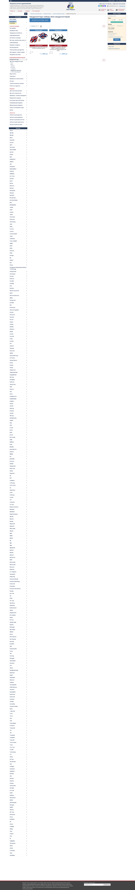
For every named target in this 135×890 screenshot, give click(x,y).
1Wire (11, 130)
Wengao (12, 805)
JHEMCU (12, 442)
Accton (12, 142)
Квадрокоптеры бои (16, 70)
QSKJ (11, 598)
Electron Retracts (14, 295)
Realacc (12, 624)
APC (11, 164)
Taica (11, 713)
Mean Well (12, 528)
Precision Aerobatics (15, 588)
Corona (12, 229)
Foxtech (12, 336)
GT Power (12, 358)
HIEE (11, 386)
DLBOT (11, 260)
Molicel (12, 555)
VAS (11, 776)
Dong (11, 265)
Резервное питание (15, 54)
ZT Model (12, 850)
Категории (18, 17)
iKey (11, 423)
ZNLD (11, 845)
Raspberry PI (13, 612)
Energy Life (13, 300)
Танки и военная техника (17, 83)
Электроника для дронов (17, 49)
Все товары (13, 19)
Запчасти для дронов (16, 115)
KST (11, 478)
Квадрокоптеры (14, 59)
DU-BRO (12, 281)
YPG (11, 836)
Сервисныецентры (103, 10)
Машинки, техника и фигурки (18, 95)
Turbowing (13, 752)
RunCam (12, 641)
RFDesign (12, 627)
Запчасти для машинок (16, 117)
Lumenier (12, 502)
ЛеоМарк (12, 855)
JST (10, 456)
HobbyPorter (13, 396)
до (119, 19)
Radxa (11, 610)
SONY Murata (13, 687)
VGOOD (12, 778)
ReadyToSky (13, 622)
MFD (11, 533)
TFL (11, 730)
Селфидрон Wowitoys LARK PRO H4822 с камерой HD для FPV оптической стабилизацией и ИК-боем (58, 49)
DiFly (11, 253)
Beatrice (12, 185)
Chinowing (12, 221)
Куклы (11, 110)
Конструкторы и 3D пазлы (17, 100)
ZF (10, 838)
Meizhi (11, 531)
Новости (12, 11)
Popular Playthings (15, 581)
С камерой (13, 69)
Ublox (11, 757)
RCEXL (11, 617)
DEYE (11, 245)
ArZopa (12, 178)
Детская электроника (16, 90)
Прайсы (27, 11)
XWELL (11, 829)
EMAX (11, 298)
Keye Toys (12, 468)
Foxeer (11, 334)
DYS (11, 286)
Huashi (11, 413)
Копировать (32, 52)
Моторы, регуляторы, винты (18, 40)
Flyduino (12, 329)
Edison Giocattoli (14, 290)
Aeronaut (12, 147)
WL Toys (12, 812)
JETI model (12, 437)
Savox (11, 651)
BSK (11, 202)
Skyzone (12, 680)
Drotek (12, 276)
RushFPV (12, 644)
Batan (11, 183)
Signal (105, 6)
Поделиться (30, 52)
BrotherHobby (13, 200)
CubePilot (12, 238)
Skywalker (12, 677)
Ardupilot (12, 166)
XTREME (12, 826)
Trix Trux (12, 747)
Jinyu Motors (13, 449)
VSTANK (12, 788)
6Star (11, 137)
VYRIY (11, 793)
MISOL (11, 538)
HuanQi (12, 410)
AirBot (11, 154)
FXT (11, 343)
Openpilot (12, 574)
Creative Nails (13, 233)
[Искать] (25, 14)
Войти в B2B (112, 1)
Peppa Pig (12, 576)
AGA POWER (13, 149)
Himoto (12, 389)
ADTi (11, 145)
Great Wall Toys (14, 355)
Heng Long (12, 384)
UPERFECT (12, 771)
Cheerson (12, 219)
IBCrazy (12, 415)
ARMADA (12, 173)
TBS (11, 718)
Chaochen (12, 217)
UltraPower (13, 761)
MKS (11, 545)
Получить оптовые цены (40, 20)
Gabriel (12, 346)
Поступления (36, 11)
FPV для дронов (14, 47)
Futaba (12, 341)
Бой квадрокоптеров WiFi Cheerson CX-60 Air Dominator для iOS (38, 48)
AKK (11, 157)
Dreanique (12, 274)
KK (10, 475)
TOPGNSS (12, 737)
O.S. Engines (13, 571)
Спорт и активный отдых (17, 107)
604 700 (11, 135)
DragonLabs (13, 271)
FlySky (11, 331)
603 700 (11, 133)
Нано (12, 63)
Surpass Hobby (14, 706)
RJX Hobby (12, 629)
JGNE (11, 439)
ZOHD (11, 848)
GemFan (12, 348)
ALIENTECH (12, 159)
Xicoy (11, 817)
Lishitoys (12, 495)
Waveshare (13, 797)
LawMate (12, 480)
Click (11, 224)
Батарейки (13, 28)
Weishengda (13, 802)
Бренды (18, 128)
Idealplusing (13, 418)
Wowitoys (12, 814)
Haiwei (11, 365)
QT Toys (12, 600)
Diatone (12, 250)
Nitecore (12, 567)
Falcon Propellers (14, 310)
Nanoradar (12, 562)
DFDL (11, 248)
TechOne (12, 725)
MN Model (12, 547)
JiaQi (11, 444)
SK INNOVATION (14, 670)
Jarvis (11, 430)
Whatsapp (101, 6)
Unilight (12, 766)
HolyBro (12, 401)
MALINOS (12, 511)
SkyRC (11, 675)
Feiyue (11, 322)
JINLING (12, 447)
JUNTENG (12, 459)
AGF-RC (11, 152)
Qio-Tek (12, 593)
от (112, 19)
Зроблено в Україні (13, 22)
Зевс (11, 853)
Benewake (12, 190)
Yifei (11, 831)
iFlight (11, 420)
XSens (11, 824)
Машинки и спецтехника (16, 78)
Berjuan (12, 193)
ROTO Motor (13, 636)
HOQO (11, 403)
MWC (11, 559)
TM (10, 732)
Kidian (11, 471)
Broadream (13, 197)
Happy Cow (13, 370)
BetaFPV (12, 195)
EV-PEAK (12, 302)
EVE (10, 305)
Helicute (12, 382)
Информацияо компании (121, 10)
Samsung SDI (13, 648)
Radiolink (12, 605)
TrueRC (12, 749)
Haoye (11, 367)
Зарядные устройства (16, 33)
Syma (11, 708)
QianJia (12, 591)
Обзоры (20, 11)
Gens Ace (12, 350)
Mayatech (12, 523)
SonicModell (13, 684)
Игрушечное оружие (15, 98)
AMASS (11, 161)
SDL (11, 653)
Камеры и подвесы (15, 45)
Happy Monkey (14, 372)
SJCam (11, 668)
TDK (11, 720)
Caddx (11, 207)
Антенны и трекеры (15, 37)
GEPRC (11, 353)
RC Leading (12, 615)
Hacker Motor (13, 360)
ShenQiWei (13, 660)
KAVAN (11, 463)
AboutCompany (112, 10)
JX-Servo (12, 461)
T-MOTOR (12, 711)
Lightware (12, 490)
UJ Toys (12, 759)
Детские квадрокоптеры (16, 61)
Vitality (12, 783)
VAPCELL (12, 773)
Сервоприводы (14, 42)
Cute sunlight (13, 241)
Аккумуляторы (14, 30)
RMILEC (11, 632)
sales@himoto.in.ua (113, 6)
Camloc (12, 212)
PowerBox (12, 586)
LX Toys (12, 504)
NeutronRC (13, 564)
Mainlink (12, 509)
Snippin (12, 682)
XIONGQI (12, 819)
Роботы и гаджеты (15, 86)
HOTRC (11, 406)
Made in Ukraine (14, 507)
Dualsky (12, 283)
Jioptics (12, 451)
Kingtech (12, 473)
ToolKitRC (12, 735)
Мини (12, 64)
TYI (10, 754)
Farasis (11, 312)
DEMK (11, 243)
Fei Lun (11, 319)
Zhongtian (12, 843)
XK (10, 821)
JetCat (11, 435)
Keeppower (13, 466)
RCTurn (12, 620)
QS (10, 595)
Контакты (122, 6)
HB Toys (12, 377)
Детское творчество (15, 93)
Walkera (12, 795)
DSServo (12, 278)
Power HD (12, 583)
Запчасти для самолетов (17, 122)
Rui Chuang (13, 639)
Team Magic (13, 723)
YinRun (11, 833)
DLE (11, 262)
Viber (103, 6)
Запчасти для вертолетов (17, 119)
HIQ (11, 391)
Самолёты (12, 76)
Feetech (12, 317)
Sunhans (12, 699)
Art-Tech (12, 176)
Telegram (99, 6)
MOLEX (11, 552)
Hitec (11, 394)
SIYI (11, 665)
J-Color (11, 427)
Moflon (12, 550)
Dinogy (12, 255)
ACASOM (12, 140)
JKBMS (11, 454)
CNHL (11, 226)
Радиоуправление (15, 35)
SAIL (11, 646)
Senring (12, 656)
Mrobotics (12, 557)
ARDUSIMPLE (13, 169)
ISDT (11, 425)
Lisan (11, 492)
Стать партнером (120, 1)
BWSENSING (13, 205)
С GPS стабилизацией (16, 72)
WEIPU (11, 800)
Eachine (12, 288)
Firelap (11, 324)
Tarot (11, 716)
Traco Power (13, 742)
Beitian (12, 188)
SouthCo (12, 689)
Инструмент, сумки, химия (17, 52)
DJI (10, 257)
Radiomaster (13, 607)
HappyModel (13, 374)
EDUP (11, 293)
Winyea (12, 809)
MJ (10, 540)
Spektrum (12, 694)
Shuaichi (12, 663)
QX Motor (12, 603)
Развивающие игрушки (16, 102)
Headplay (12, 379)
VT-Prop (12, 790)
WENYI (11, 807)
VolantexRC (13, 785)
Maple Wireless (14, 514)
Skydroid (12, 672)
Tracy (11, 745)
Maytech (12, 526)
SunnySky (12, 704)
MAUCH (12, 519)
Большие (13, 67)
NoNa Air (12, 569)
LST (11, 499)
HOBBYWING (13, 398)
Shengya (12, 658)
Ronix (11, 634)
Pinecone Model (14, 579)
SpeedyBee (13, 692)
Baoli (11, 181)
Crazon (12, 231)
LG (10, 487)
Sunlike (12, 701)
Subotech (12, 696)
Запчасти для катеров (16, 124)
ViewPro (12, 781)
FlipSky (11, 326)
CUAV (11, 236)
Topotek (12, 740)
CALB (11, 209)
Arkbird (12, 171)
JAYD (11, 432)
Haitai (11, 362)
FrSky (11, 338)
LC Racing (12, 483)
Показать (117, 39)
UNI (11, 764)
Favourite (12, 314)
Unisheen (12, 769)
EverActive (12, 307)
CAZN (11, 214)
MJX (11, 543)
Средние (13, 66)
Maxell (11, 521)
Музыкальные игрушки (16, 105)
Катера (12, 81)
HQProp (12, 408)
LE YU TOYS (13, 485)
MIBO (11, 535)
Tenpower (12, 728)
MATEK (11, 516)
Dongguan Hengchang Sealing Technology (18, 268)
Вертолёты (13, 74)
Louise (11, 497)
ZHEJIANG (12, 841)
